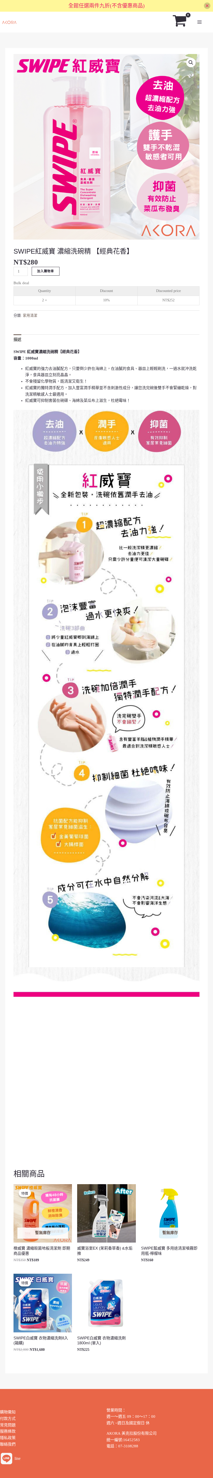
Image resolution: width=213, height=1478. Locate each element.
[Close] (207, 6)
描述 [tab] (17, 339)
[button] (191, 62)
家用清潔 (30, 315)
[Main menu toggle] (199, 22)
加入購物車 (45, 271)
